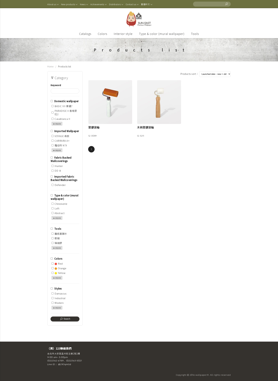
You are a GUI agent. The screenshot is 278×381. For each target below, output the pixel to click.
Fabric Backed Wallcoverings (61, 159)
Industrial (60, 298)
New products (68, 4)
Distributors (115, 4)
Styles (58, 288)
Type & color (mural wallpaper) (162, 34)
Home (50, 66)
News (83, 4)
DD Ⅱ (58, 170)
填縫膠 (58, 243)
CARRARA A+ (62, 140)
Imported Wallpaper (66, 131)
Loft (57, 208)
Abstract (60, 213)
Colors (102, 34)
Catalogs (85, 34)
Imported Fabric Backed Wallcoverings (64, 178)
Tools (195, 34)
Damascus (60, 293)
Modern (59, 302)
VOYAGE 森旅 (62, 136)
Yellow (61, 273)
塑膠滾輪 (94, 127)
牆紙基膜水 (61, 233)
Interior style (123, 34)
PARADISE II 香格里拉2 (66, 112)
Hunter (59, 166)
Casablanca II (62, 118)
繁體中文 (145, 4)
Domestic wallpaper (66, 101)
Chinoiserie (61, 203)
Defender (60, 185)
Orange (62, 268)
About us (52, 4)
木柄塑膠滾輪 (145, 127)
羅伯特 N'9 (61, 145)
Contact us (131, 4)
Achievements (97, 4)
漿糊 (57, 238)
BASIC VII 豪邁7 (64, 106)
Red (60, 263)
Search (66, 319)
